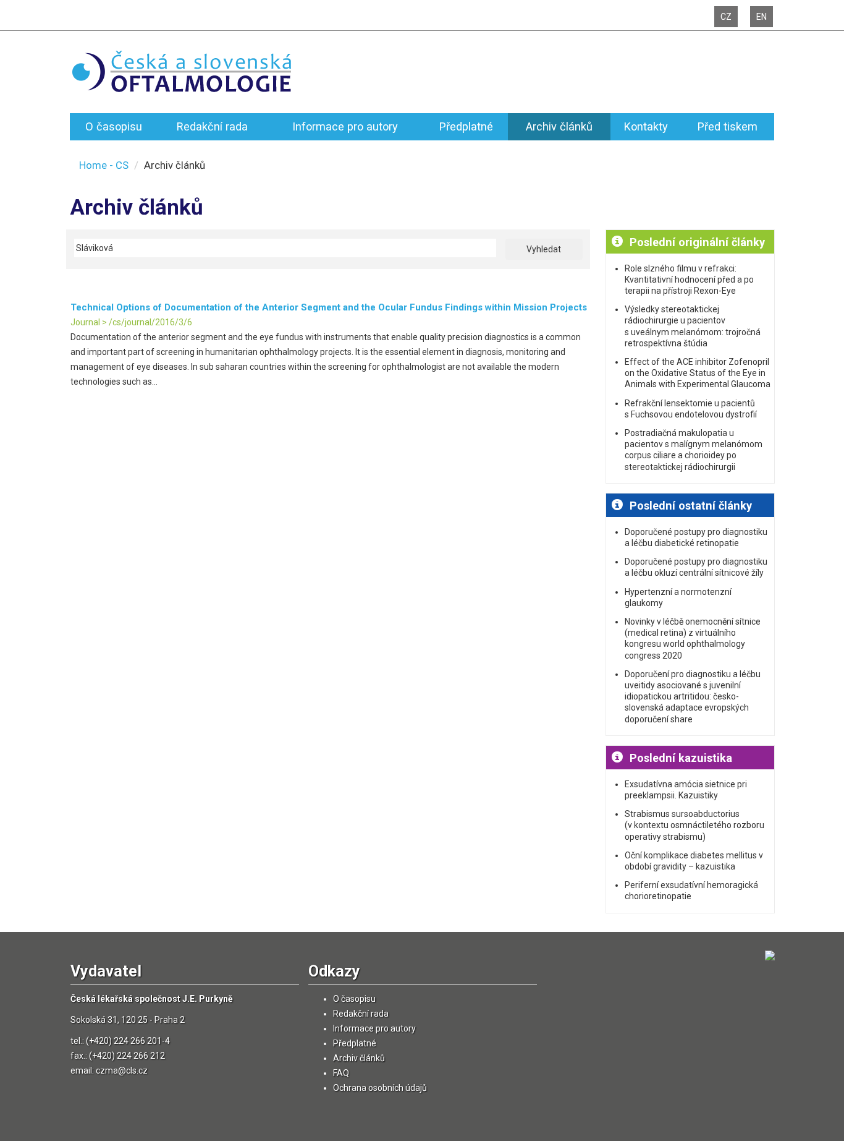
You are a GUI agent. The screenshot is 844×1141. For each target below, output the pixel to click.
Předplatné (466, 126)
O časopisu (113, 126)
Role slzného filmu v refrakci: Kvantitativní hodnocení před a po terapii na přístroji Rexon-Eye (689, 279)
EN (761, 17)
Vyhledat (543, 249)
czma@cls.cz (122, 1070)
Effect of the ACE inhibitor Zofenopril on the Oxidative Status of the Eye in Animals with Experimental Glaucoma (697, 373)
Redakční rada (212, 126)
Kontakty (646, 126)
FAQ (341, 1073)
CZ (726, 17)
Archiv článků (559, 126)
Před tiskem (727, 126)
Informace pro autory (345, 126)
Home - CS (104, 165)
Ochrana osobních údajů (380, 1088)
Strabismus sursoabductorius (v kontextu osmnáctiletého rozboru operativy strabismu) (694, 825)
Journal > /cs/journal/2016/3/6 (131, 322)
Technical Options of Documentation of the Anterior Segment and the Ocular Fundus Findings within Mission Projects (328, 307)
